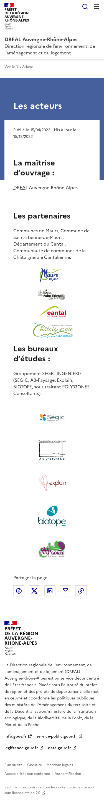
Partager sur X (34, 590)
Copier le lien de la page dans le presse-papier (81, 590)
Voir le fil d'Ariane (18, 66)
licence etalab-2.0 (26, 792)
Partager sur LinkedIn (49, 590)
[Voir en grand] (52, 276)
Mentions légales (60, 764)
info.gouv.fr (15, 736)
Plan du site (13, 764)
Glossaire (34, 764)
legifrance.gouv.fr (21, 748)
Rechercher (85, 6)
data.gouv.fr (59, 748)
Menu (96, 6)
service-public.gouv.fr (57, 736)
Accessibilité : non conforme (27, 773)
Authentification (68, 773)
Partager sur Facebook (18, 590)
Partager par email (65, 590)
